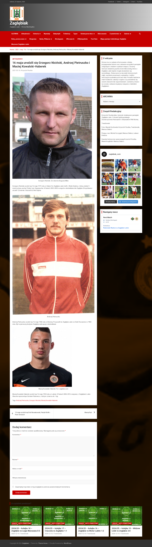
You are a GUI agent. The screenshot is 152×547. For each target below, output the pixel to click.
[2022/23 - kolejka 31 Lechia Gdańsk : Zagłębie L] (108, 165)
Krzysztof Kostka (26, 70)
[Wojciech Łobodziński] (134, 165)
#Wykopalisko (82, 39)
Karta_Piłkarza (44, 39)
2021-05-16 (16, 70)
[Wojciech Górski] (108, 179)
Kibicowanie (102, 34)
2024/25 (14, 523)
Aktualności (25, 34)
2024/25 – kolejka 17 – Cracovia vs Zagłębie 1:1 (56, 529)
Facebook (111, 1)
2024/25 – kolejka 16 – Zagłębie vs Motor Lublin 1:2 (91, 529)
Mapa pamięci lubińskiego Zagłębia (113, 39)
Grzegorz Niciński (35, 400)
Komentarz (16, 435)
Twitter (119, 1)
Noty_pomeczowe (18, 39)
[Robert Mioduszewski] (108, 192)
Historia (36, 34)
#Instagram (59, 39)
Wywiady (47, 34)
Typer (75, 34)
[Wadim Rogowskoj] (121, 179)
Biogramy (32, 39)
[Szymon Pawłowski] (134, 179)
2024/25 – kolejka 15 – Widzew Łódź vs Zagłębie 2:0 (126, 529)
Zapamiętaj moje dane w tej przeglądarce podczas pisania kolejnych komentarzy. (42, 487)
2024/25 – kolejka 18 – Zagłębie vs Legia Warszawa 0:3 (25, 529)
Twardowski (24, 533)
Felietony (66, 34)
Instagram (126, 1)
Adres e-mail (17, 469)
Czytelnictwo (114, 34)
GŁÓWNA (14, 34)
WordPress (67, 543)
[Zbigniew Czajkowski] (121, 165)
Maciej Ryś (88, 412)
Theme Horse (43, 543)
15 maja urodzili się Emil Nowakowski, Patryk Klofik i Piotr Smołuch (32, 414)
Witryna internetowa (19, 478)
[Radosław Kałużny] (121, 192)
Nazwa (15, 460)
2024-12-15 (15, 533)
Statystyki (56, 34)
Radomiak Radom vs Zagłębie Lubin (116, 228)
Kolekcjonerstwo (87, 34)
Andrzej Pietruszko (22, 400)
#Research (70, 39)
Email (133, 1)
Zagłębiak (19, 23)
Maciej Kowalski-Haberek (49, 400)
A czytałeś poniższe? (21, 503)
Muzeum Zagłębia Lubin (20, 44)
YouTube (139, 1)
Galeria (126, 34)
